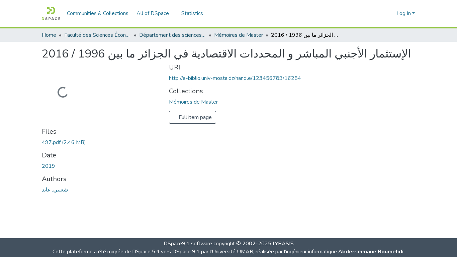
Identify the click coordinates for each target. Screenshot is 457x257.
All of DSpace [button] (152, 13)
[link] (101, 142)
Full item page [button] (194, 117)
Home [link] (49, 35)
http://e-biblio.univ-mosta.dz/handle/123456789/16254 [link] (235, 78)
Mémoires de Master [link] (238, 35)
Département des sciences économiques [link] (172, 35)
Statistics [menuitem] (192, 13)
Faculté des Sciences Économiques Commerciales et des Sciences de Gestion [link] (97, 35)
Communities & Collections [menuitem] (97, 13)
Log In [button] (404, 13)
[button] (51, 13)
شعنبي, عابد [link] (55, 190)
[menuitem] (155, 13)
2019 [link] (48, 166)
